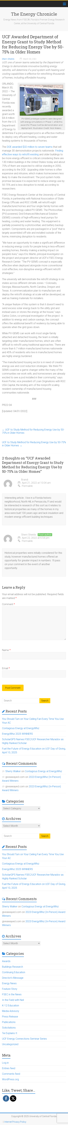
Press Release (10, 1016)
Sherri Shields (8, 59)
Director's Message (12, 977)
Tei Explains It (9, 1033)
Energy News (9, 983)
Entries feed (8, 1068)
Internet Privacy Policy (15, 1122)
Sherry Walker (13, 771)
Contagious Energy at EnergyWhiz (20, 728)
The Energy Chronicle (34, 14)
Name (6, 650)
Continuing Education (13, 972)
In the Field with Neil (13, 999)
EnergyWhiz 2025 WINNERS (17, 733)
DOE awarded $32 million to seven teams (30, 146)
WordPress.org (10, 1079)
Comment (8, 604)
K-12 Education (10, 1005)
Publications (8, 1022)
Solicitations (9, 1027)
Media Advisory (10, 1011)
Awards (6, 961)
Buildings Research (12, 966)
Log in (5, 1062)
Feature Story (9, 988)
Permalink (27, 485)
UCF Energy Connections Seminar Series (24, 1038)
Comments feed (11, 1073)
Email (6, 668)
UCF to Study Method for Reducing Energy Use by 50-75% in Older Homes (33, 431)
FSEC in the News (12, 994)
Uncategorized (10, 1044)
